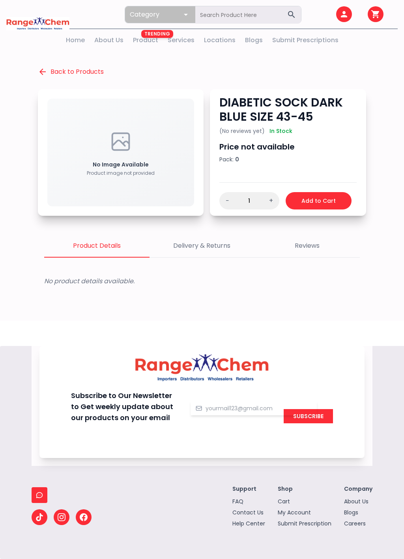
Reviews (307, 245)
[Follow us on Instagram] (61, 517)
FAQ (237, 501)
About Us (108, 40)
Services (181, 40)
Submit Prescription (304, 523)
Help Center (248, 523)
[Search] (291, 14)
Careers (355, 523)
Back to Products (71, 72)
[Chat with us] (39, 495)
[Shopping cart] (375, 14)
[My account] (344, 14)
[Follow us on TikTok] (39, 517)
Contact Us (248, 512)
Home (75, 40)
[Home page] (37, 14)
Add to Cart (318, 201)
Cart (284, 501)
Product (145, 40)
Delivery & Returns (201, 245)
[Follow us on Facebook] (84, 517)
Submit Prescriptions (305, 40)
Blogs (254, 40)
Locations (220, 40)
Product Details (97, 245)
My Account (294, 512)
